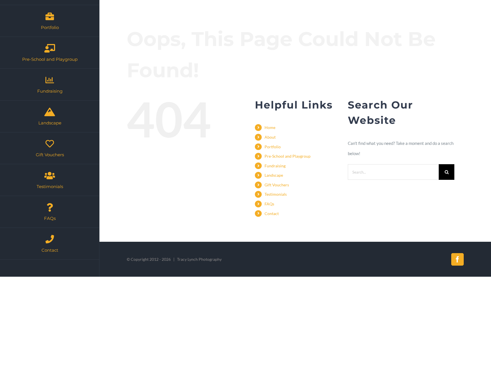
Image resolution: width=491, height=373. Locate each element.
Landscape (274, 175)
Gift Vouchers (277, 184)
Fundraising (275, 165)
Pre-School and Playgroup (288, 156)
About (270, 137)
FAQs (269, 203)
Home (270, 127)
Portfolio (273, 146)
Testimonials (276, 194)
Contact (272, 213)
